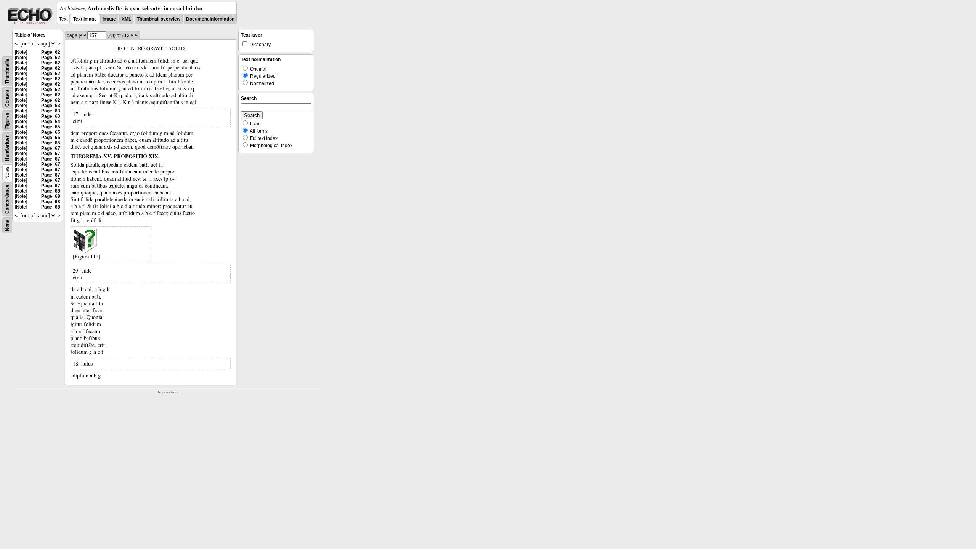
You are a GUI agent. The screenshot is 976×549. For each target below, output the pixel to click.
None (7, 225)
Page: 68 (50, 191)
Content (7, 98)
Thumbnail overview (158, 19)
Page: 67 (50, 148)
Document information (210, 19)
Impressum (168, 392)
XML (126, 19)
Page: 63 (50, 105)
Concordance (7, 199)
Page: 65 (50, 127)
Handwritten (7, 148)
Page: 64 (50, 121)
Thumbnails (7, 71)
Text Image (85, 19)
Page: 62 (50, 52)
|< (80, 35)
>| (136, 35)
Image (109, 19)
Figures (7, 120)
